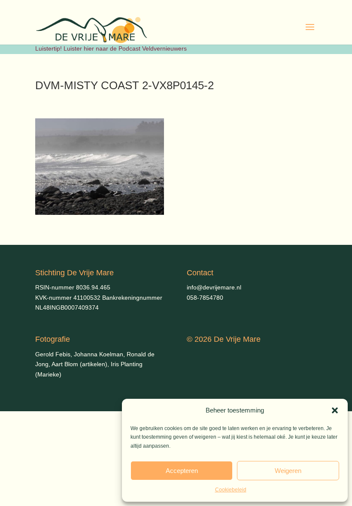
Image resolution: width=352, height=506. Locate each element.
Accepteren (182, 470)
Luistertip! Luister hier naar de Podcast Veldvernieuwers (111, 48)
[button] (335, 410)
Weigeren (288, 470)
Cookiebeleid (230, 490)
